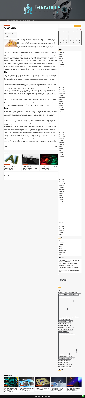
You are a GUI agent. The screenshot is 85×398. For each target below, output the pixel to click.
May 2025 (61, 81)
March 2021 (61, 177)
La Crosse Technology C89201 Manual (65, 339)
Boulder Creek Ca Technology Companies (66, 302)
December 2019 (62, 207)
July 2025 (61, 77)
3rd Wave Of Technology (63, 292)
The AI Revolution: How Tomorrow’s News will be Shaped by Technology (30, 167)
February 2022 (61, 156)
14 (73, 38)
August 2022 (61, 144)
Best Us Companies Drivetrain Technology (66, 300)
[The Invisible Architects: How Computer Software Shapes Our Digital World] (74, 382)
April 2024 (61, 105)
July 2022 (61, 146)
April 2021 (61, 175)
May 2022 (61, 150)
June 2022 (61, 148)
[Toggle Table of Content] (15, 33)
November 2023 (62, 115)
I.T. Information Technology (63, 331)
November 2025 (62, 70)
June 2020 (61, 195)
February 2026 (61, 64)
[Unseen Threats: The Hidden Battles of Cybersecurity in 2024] (49, 159)
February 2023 (61, 132)
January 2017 (61, 234)
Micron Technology (62, 250)
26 (66, 42)
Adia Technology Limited (63, 294)
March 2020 (61, 201)
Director (77, 317)
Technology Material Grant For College (65, 364)
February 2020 (61, 203)
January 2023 (61, 134)
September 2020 (62, 189)
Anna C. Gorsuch (7, 30)
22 (76, 40)
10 (60, 38)
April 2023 (61, 128)
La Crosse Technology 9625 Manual (65, 337)
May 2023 (61, 126)
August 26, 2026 (12, 169)
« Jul (59, 46)
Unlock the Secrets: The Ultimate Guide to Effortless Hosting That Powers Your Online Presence (69, 261)
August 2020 (61, 191)
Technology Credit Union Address (64, 360)
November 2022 (62, 138)
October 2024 (61, 95)
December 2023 (62, 113)
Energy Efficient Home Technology (65, 323)
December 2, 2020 (13, 30)
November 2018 (62, 230)
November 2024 (62, 93)
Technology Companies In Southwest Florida (66, 358)
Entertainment (61, 242)
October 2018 (61, 232)
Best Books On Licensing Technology (65, 298)
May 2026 (61, 58)
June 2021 (61, 171)
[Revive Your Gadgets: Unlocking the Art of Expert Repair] (26, 382)
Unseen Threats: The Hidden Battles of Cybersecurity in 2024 (49, 167)
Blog (6, 35)
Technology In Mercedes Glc (63, 362)
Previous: (12, 147)
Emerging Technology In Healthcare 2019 (66, 321)
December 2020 (62, 183)
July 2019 (61, 216)
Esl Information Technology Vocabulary (66, 327)
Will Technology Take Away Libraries (65, 366)
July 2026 (61, 54)
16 (79, 38)
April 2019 (61, 222)
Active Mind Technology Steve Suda (74, 292)
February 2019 (61, 226)
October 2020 (61, 187)
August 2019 (61, 214)
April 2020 (61, 199)
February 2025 (61, 87)
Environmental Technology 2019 (64, 325)
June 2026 (61, 56)
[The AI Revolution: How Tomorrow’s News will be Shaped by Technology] (30, 159)
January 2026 (61, 66)
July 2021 (61, 169)
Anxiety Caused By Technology (74, 294)
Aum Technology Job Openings (64, 296)
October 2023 (61, 117)
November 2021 (62, 162)
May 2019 (61, 220)
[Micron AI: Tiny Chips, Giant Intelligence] (42, 382)
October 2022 (61, 140)
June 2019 (61, 218)
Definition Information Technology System (66, 315)
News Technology (7, 20)
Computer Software (14, 20)
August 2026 (61, 52)
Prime (7, 36)
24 (60, 42)
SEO (25, 20)
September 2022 (62, 142)
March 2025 (61, 85)
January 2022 (61, 158)
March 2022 (61, 154)
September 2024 (62, 97)
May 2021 (61, 173)
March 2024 (61, 107)
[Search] (81, 20)
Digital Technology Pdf (71, 317)
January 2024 (61, 111)
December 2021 (62, 160)
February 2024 (61, 109)
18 (63, 40)
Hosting (28, 20)
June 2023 (61, 124)
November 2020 (62, 185)
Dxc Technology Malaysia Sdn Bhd (64, 319)
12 (66, 38)
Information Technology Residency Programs (66, 333)
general (33, 20)
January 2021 (61, 181)
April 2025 (61, 83)
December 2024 (62, 91)
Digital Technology (62, 317)
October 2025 (61, 72)
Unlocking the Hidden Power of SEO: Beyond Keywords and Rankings (69, 268)
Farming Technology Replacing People (65, 329)
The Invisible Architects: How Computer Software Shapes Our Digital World (69, 271)
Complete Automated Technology (64, 313)
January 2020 (61, 205)
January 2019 (61, 228)
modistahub (60, 371)
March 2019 (61, 224)
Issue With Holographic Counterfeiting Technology (67, 335)
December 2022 (62, 136)
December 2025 (62, 68)
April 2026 (61, 60)
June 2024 (61, 101)
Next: (47, 147)
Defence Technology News (76, 313)
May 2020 (61, 197)
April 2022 (61, 152)
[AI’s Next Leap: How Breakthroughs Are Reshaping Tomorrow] (12, 159)
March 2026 (61, 62)
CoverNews (43, 396)
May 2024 (61, 103)
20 (70, 40)
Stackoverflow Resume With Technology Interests (67, 352)
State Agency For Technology (64, 354)
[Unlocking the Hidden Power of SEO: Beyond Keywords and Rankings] (58, 382)
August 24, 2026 (31, 169)
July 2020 (61, 193)
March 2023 (61, 130)
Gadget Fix (22, 20)
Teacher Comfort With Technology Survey (66, 356)
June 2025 (61, 79)
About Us (37, 20)
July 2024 (61, 99)
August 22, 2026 (49, 169)
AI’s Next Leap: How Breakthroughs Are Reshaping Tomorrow (12, 167)
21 (73, 40)
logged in (10, 177)
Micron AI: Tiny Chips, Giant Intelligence (66, 265)
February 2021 (61, 179)
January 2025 (61, 89)
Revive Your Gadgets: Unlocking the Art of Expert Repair (68, 263)
